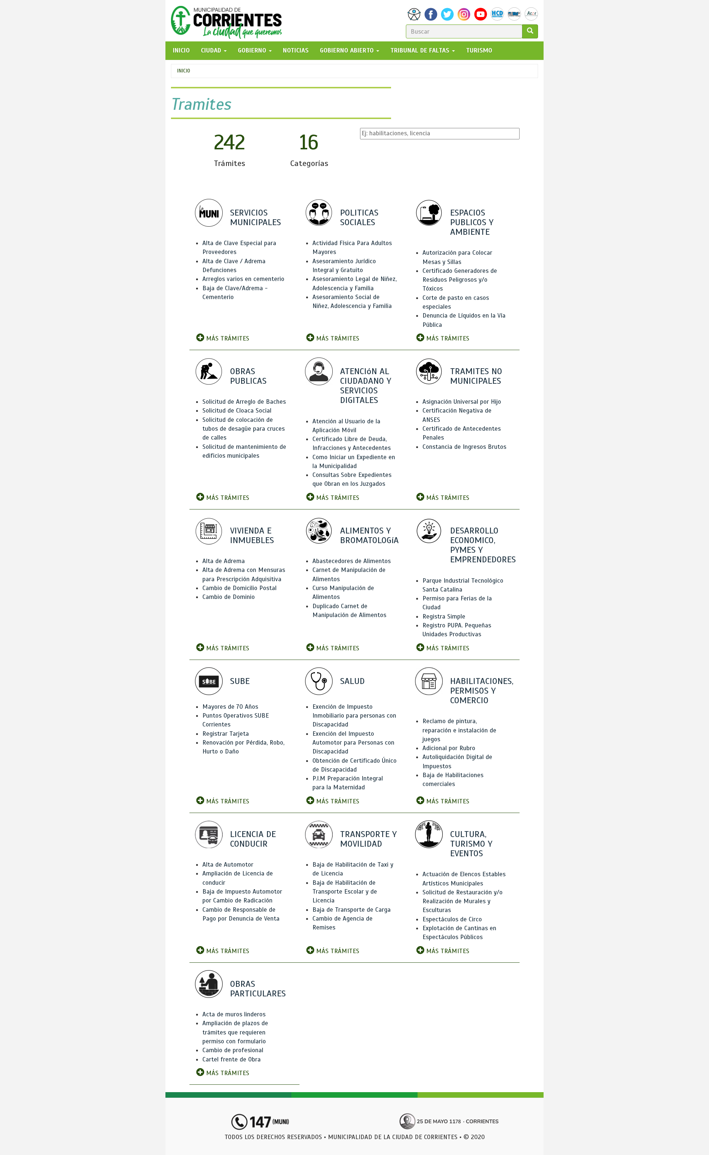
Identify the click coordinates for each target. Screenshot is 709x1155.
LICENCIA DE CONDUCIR (253, 839)
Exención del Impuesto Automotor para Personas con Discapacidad (353, 743)
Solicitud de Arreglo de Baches (244, 402)
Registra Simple (443, 616)
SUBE (240, 681)
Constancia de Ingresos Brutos (464, 447)
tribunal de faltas (420, 50)
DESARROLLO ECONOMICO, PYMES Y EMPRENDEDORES (483, 545)
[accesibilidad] (414, 14)
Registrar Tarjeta (225, 734)
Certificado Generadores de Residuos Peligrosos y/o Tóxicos (459, 280)
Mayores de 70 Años (230, 707)
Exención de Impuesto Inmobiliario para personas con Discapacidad (354, 716)
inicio (181, 50)
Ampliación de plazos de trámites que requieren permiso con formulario (235, 1032)
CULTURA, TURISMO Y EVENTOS (471, 844)
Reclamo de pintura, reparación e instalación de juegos (459, 730)
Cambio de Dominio (228, 597)
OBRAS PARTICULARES (258, 988)
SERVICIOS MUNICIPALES (255, 217)
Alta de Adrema (223, 561)
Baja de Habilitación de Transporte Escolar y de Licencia (344, 892)
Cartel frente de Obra (231, 1059)
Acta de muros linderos (234, 1014)
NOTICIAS (296, 50)
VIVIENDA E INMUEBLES (252, 535)
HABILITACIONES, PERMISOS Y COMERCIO (481, 690)
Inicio (183, 71)
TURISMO (479, 50)
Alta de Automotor (227, 864)
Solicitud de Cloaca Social (236, 410)
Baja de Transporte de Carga (351, 910)
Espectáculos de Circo (452, 919)
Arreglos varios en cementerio (243, 279)
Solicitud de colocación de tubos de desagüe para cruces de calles (243, 429)
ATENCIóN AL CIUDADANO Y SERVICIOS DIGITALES (365, 386)
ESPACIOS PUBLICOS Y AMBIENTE (471, 222)
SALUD (352, 681)
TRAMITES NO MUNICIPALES (476, 376)
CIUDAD (212, 50)
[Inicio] (229, 20)
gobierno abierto (348, 50)
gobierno (253, 50)
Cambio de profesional (232, 1050)
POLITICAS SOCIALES (359, 217)
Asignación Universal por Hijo (461, 402)
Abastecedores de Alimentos (351, 561)
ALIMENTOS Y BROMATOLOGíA (369, 535)
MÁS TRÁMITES (226, 338)
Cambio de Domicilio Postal (239, 588)
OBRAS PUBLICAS (248, 376)
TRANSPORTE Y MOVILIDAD (368, 839)
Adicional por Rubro (448, 748)
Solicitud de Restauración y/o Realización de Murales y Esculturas (462, 901)
